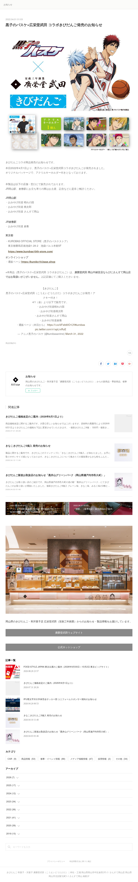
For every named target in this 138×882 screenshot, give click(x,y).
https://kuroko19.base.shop (38, 261)
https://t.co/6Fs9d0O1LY (60, 324)
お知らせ (8, 4)
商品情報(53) (11, 343)
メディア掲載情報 (81, 758)
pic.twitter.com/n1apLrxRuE (50, 329)
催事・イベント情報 (52, 758)
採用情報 (104, 758)
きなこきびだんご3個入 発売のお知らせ (28, 445)
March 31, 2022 (74, 334)
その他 (122, 758)
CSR (12, 758)
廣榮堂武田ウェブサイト (69, 632)
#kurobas (79, 324)
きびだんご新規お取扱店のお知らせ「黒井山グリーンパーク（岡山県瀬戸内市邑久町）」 (56, 475)
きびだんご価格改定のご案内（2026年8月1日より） (35, 416)
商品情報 (28, 758)
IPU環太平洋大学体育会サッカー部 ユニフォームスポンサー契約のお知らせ (60, 699)
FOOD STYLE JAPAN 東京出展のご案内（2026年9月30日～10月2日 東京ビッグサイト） (67, 666)
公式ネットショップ (69, 647)
